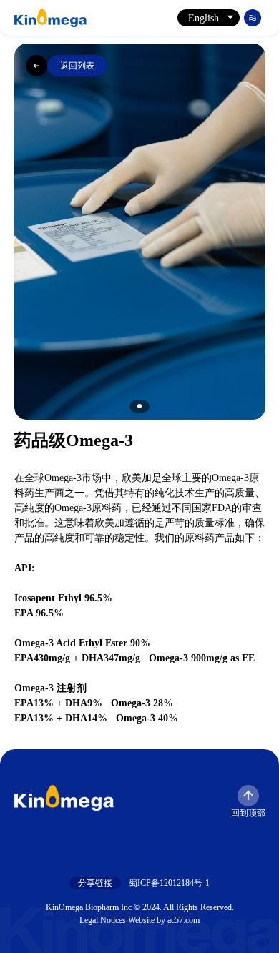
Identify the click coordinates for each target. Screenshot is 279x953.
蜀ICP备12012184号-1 (169, 883)
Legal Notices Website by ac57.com (139, 920)
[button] (139, 406)
